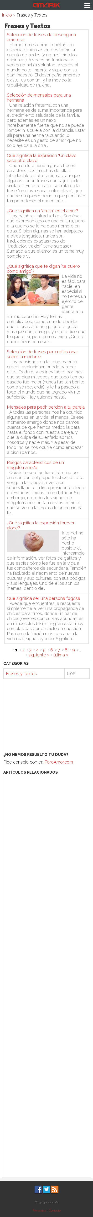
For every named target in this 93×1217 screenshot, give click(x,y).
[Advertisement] (47, 715)
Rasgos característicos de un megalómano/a (35, 465)
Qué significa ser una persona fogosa (43, 598)
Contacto (55, 1210)
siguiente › (38, 654)
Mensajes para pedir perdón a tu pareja (46, 407)
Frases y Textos (21, 673)
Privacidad (39, 1210)
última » (60, 654)
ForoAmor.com (59, 762)
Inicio (7, 14)
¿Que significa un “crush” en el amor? (42, 210)
